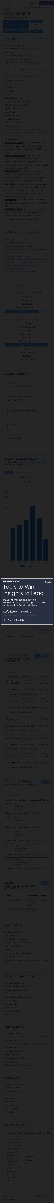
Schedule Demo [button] (20, 620)
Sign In (48, 582)
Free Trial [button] (7, 620)
